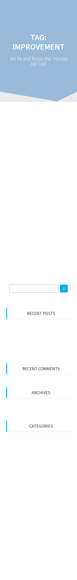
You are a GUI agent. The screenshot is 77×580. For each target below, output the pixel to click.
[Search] (64, 288)
